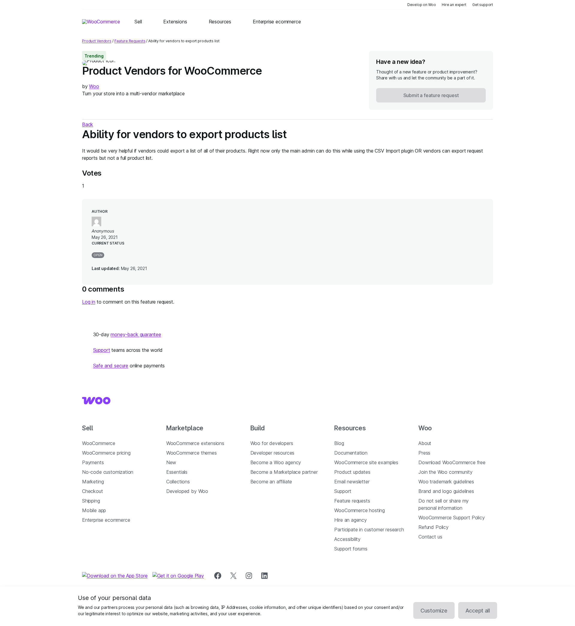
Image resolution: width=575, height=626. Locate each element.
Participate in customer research (369, 530)
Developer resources (272, 453)
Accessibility (347, 539)
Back (87, 124)
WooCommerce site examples (366, 462)
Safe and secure (110, 366)
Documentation (350, 453)
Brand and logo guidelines (446, 491)
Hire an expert (454, 4)
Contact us (430, 537)
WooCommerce (98, 443)
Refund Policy (433, 527)
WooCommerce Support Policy (451, 518)
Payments (93, 462)
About (424, 443)
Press (424, 453)
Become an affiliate (271, 482)
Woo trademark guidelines (446, 482)
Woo (94, 86)
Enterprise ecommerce (106, 520)
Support (101, 350)
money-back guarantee (136, 334)
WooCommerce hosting (359, 510)
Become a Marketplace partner (284, 472)
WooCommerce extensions (195, 443)
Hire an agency (350, 520)
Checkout (92, 491)
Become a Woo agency (275, 462)
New (171, 462)
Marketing (93, 482)
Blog (339, 443)
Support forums (350, 549)
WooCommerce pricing (106, 453)
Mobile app (94, 510)
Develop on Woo (421, 4)
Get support (482, 4)
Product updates (352, 472)
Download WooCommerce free (451, 462)
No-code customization (107, 472)
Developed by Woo (187, 491)
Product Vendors (96, 41)
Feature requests (352, 501)
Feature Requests (130, 41)
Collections (178, 482)
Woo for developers (271, 443)
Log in (88, 302)
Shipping (91, 501)
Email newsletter (351, 482)
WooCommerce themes (191, 453)
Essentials (176, 472)
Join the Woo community (445, 472)
